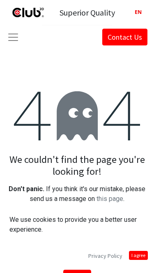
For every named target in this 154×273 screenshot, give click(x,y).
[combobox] (138, 12)
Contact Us (125, 37)
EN (138, 12)
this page (110, 199)
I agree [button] (138, 255)
